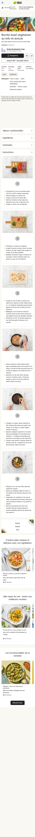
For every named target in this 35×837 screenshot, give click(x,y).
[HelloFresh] (17, 2)
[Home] (2, 8)
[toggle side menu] (2, 2)
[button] (17, 137)
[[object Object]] (27, 56)
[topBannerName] (17, 13)
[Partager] (32, 56)
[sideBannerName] (17, 115)
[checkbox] (2, 45)
